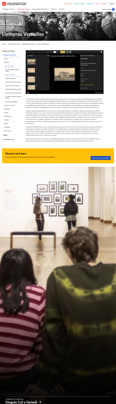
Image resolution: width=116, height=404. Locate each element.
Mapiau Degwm (68, 3)
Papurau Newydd (79, 3)
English (112, 3)
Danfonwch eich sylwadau (99, 158)
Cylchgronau (89, 3)
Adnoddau (104, 3)
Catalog (97, 3)
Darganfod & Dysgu (8, 51)
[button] (15, 9)
